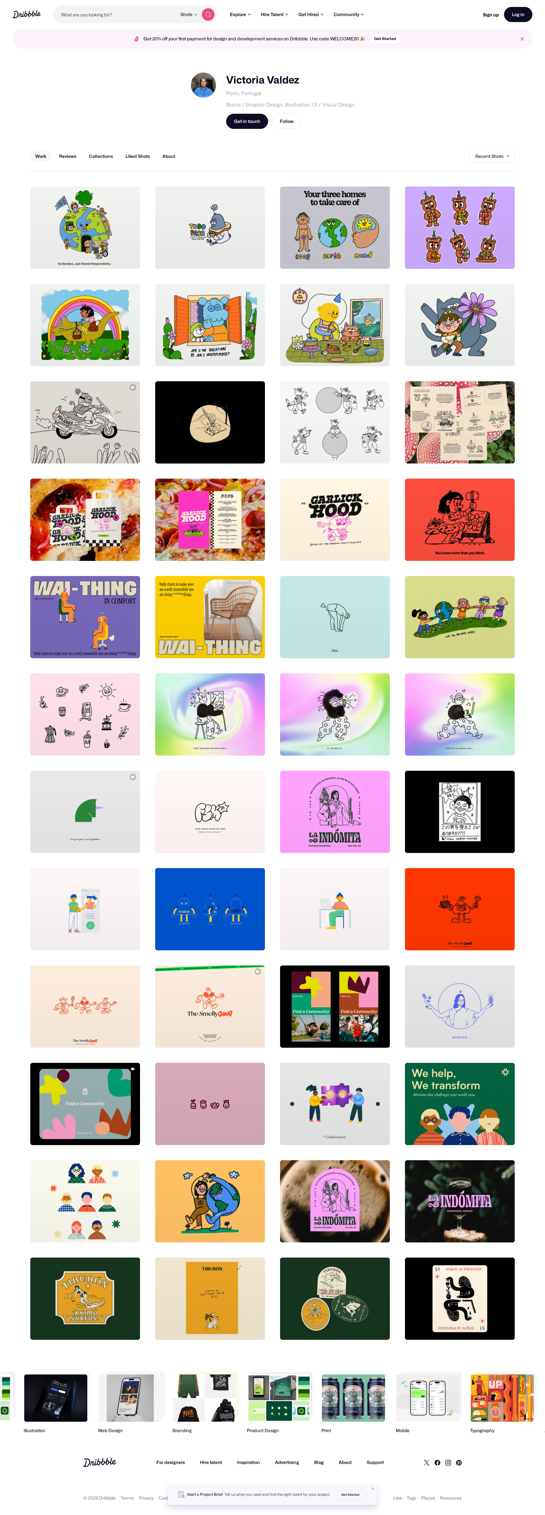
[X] (427, 1462)
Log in (518, 14)
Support (375, 1462)
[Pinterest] (459, 1462)
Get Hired (308, 14)
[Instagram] (448, 1462)
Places (428, 1498)
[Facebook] (437, 1462)
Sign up (491, 14)
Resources (451, 1498)
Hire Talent (272, 14)
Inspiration (248, 1462)
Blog (319, 1462)
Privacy (146, 1498)
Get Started (385, 38)
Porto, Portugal (243, 93)
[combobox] (115, 14)
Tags (411, 1498)
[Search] (208, 14)
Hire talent (211, 1462)
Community (346, 14)
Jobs (397, 1498)
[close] (522, 39)
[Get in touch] (103, 257)
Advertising (287, 1462)
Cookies (167, 1498)
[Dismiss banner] (373, 1488)
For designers (170, 1462)
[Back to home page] (27, 14)
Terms (127, 1498)
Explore (238, 14)
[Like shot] (128, 257)
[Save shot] (115, 257)
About (345, 1462)
